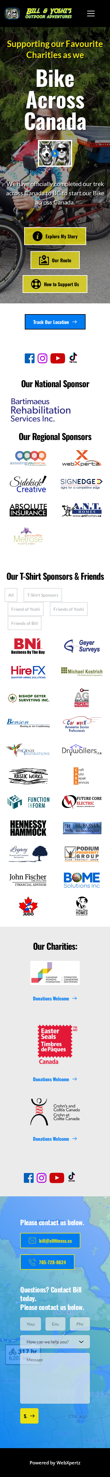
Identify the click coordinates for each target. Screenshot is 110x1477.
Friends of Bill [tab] (24, 623)
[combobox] (55, 1341)
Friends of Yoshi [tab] (68, 609)
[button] (91, 13)
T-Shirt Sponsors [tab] (42, 595)
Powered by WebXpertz (55, 1462)
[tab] (11, 595)
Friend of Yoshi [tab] (25, 609)
